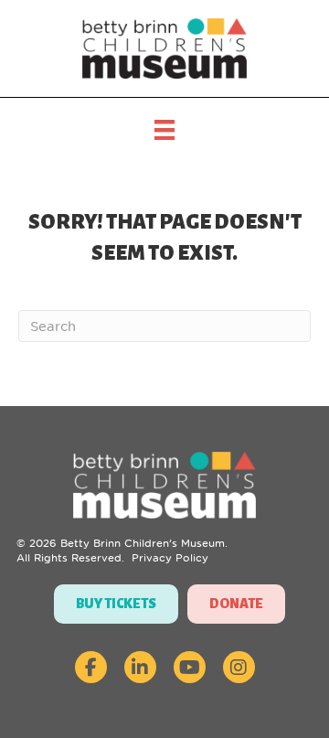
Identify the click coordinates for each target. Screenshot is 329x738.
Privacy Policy (170, 557)
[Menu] (164, 130)
